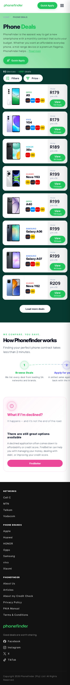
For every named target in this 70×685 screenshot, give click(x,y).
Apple (7, 531)
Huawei (8, 537)
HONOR (8, 543)
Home (6, 17)
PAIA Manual (11, 608)
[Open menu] (62, 5)
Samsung (9, 556)
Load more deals (35, 309)
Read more (35, 51)
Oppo (6, 549)
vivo (6, 562)
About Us (9, 583)
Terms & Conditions (15, 614)
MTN (6, 503)
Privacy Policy (12, 602)
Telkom (7, 510)
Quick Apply (47, 5)
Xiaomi (7, 568)
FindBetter (35, 463)
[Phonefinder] (13, 5)
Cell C (7, 497)
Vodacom (9, 516)
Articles (8, 589)
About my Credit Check (18, 596)
